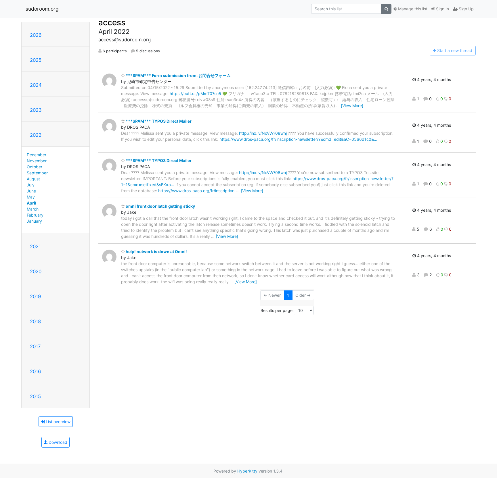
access (111, 22)
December (36, 154)
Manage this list (412, 8)
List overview (57, 421)
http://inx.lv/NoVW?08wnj (263, 133)
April (31, 203)
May (31, 196)
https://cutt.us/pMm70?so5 (195, 93)
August (33, 178)
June (31, 190)
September (37, 172)
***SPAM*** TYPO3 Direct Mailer (158, 121)
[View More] (352, 105)
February (35, 215)
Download (57, 442)
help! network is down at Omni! (156, 251)
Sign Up (466, 8)
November (37, 160)
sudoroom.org (42, 9)
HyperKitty (247, 471)
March (33, 209)
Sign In (442, 8)
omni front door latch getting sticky (160, 206)
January (34, 221)
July (31, 184)
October (34, 166)
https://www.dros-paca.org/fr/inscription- (197, 190)
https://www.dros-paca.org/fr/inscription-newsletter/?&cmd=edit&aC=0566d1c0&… (298, 139)
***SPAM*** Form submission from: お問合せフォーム (178, 75)
